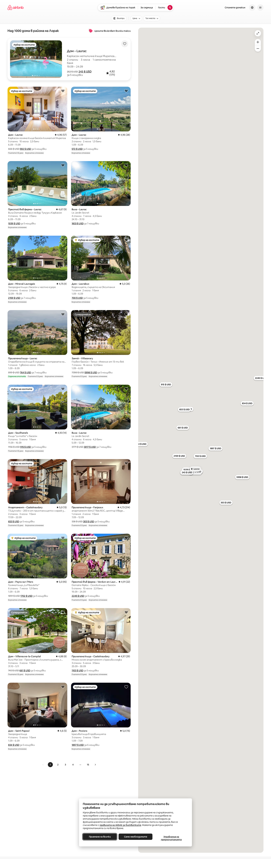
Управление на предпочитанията (171, 838)
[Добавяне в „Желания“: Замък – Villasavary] (126, 314)
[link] (43, 764)
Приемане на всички (100, 836)
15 (88, 764)
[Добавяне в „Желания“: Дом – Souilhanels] (62, 388)
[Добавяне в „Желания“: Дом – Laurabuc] (126, 239)
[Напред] (95, 764)
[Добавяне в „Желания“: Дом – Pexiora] (126, 686)
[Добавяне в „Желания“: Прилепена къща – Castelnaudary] (126, 612)
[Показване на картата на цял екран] (258, 33)
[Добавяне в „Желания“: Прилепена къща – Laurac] (62, 314)
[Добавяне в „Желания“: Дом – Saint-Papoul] (62, 686)
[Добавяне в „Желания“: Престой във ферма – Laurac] (62, 165)
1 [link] (50, 764)
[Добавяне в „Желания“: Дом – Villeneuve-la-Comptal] (62, 612)
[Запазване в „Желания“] (124, 43)
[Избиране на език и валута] (252, 7)
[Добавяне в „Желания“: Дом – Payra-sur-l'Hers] (62, 537)
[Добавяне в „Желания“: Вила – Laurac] (126, 165)
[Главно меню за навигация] (260, 7)
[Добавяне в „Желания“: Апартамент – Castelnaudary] (62, 463)
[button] (85, 71)
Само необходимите (135, 836)
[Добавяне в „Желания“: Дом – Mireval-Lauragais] (62, 239)
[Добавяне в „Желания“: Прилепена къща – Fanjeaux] (126, 463)
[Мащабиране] (258, 42)
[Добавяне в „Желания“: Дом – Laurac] (62, 90)
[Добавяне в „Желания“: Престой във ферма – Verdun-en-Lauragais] (126, 537)
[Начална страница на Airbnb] (16, 7)
